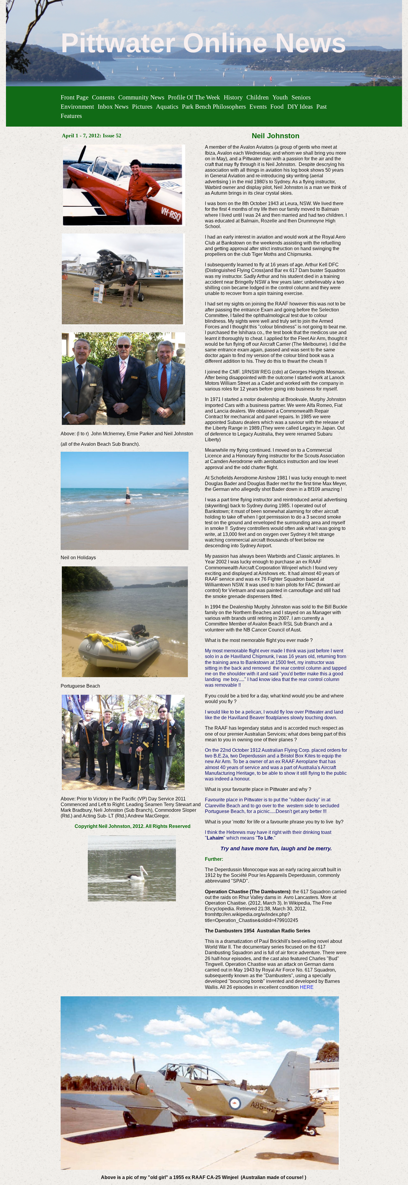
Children (257, 97)
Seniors (301, 97)
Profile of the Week (194, 97)
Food (277, 106)
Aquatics (167, 106)
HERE (307, 987)
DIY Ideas (300, 106)
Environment (77, 106)
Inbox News (113, 106)
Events (258, 106)
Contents (103, 97)
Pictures (142, 106)
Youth (280, 97)
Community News (141, 97)
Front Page (74, 97)
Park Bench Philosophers (214, 106)
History (233, 97)
